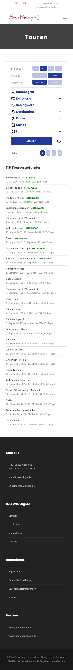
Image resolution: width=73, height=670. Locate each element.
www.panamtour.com (19, 627)
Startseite (13, 515)
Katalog (12, 541)
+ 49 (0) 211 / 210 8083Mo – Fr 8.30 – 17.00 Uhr (22, 466)
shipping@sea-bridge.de (48, 7)
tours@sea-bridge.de (48, 3)
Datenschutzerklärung (20, 580)
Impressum (14, 571)
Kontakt (12, 597)
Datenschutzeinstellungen (22, 588)
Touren (16, 524)
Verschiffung (15, 533)
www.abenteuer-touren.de (22, 636)
